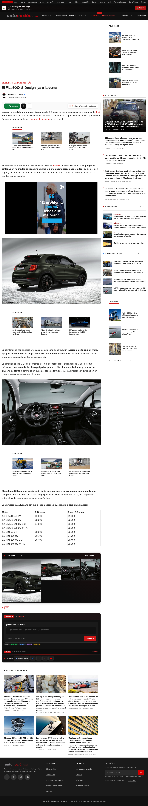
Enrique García (17, 95)
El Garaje (95, 16)
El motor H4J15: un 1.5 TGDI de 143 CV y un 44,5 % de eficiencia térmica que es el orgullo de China (18, 740)
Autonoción (45, 801)
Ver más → (143, 206)
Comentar (90, 638)
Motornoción (61, 16)
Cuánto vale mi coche (54, 786)
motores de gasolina (40, 119)
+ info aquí (132, 780)
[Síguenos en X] (39, 658)
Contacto (79, 774)
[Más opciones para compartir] (29, 106)
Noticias (45, 16)
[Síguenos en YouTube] (51, 658)
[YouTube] (27, 777)
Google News (23, 658)
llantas (56, 165)
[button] (91, 556)
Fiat (98, 112)
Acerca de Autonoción (84, 769)
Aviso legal (79, 780)
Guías (81, 16)
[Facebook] (7, 777)
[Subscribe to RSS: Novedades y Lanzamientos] (29, 83)
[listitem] (21, 580)
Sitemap (49, 791)
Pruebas (72, 16)
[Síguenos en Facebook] (32, 658)
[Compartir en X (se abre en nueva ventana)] (23, 106)
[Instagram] (20, 777)
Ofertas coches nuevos (54, 780)
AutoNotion (141, 16)
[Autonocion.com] (22, 15)
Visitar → (95, 652)
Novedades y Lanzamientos (14, 83)
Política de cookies (82, 786)
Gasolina (126, 16)
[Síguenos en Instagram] (45, 658)
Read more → (142, 254)
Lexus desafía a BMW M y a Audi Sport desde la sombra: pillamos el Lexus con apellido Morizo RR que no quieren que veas (125, 158)
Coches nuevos (108, 16)
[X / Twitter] (14, 777)
